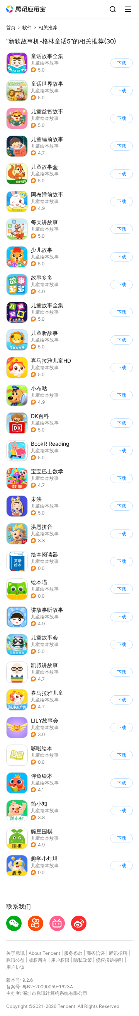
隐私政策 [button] (82, 960)
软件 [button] (27, 27)
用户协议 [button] (15, 967)
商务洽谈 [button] (95, 953)
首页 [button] (10, 27)
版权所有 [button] (38, 960)
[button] (26, 9)
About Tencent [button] (44, 953)
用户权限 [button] (60, 960)
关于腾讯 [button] (15, 953)
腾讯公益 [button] (15, 960)
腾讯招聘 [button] (118, 953)
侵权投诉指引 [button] (110, 960)
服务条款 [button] (73, 953)
